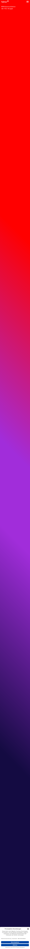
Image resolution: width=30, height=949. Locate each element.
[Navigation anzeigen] (28, 1)
